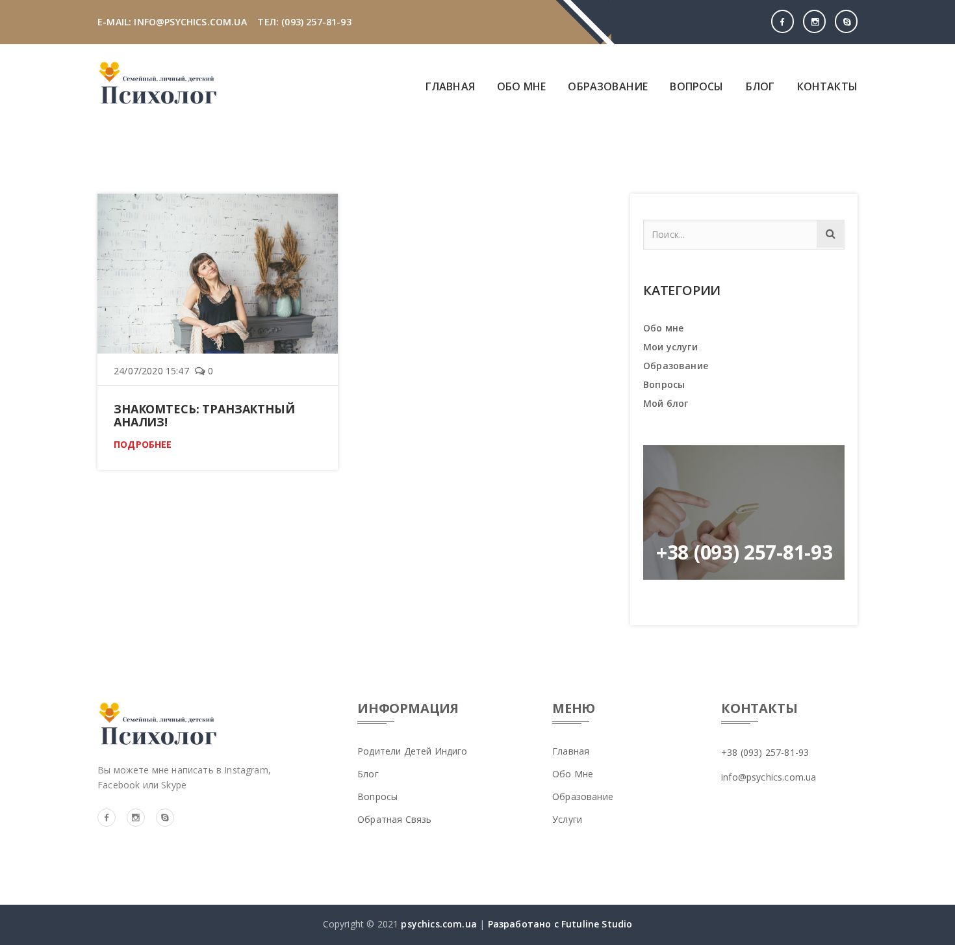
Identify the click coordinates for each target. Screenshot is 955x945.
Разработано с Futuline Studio (558, 924)
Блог (760, 86)
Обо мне (521, 86)
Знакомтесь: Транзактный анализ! (204, 415)
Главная (450, 86)
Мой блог (665, 403)
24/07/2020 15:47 (151, 371)
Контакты (827, 86)
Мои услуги (670, 347)
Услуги (567, 819)
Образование (608, 86)
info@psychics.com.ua (768, 777)
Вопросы (696, 86)
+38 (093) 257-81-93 (765, 752)
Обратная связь (394, 819)
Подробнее (143, 444)
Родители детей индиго (412, 751)
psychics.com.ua (439, 924)
